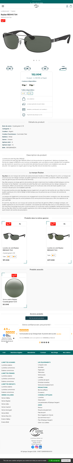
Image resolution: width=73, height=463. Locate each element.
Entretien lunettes (43, 382)
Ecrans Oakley (5, 419)
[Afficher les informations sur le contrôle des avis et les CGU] (13, 338)
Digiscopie (41, 370)
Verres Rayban (5, 401)
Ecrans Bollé (5, 422)
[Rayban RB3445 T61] (14, 242)
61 (24, 93)
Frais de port (42, 412)
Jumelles (40, 367)
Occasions (41, 392)
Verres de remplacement (46, 385)
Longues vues (42, 365)
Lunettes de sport (43, 380)
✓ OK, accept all (54, 460)
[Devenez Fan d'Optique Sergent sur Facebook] (32, 447)
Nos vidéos (66, 352)
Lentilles (40, 377)
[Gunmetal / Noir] (25, 85)
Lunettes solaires (6, 365)
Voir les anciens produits (36, 318)
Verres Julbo (5, 404)
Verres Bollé (5, 413)
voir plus (59, 334)
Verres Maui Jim (6, 416)
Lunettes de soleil (5, 11)
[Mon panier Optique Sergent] (71, 6)
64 (30, 93)
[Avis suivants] (71, 334)
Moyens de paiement (44, 410)
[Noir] (32, 85)
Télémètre (41, 372)
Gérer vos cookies (43, 422)
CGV (4, 352)
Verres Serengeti (6, 410)
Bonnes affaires (43, 390)
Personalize (66, 460)
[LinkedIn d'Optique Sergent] (40, 447)
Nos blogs (54, 352)
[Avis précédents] (16, 334)
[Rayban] (8, 224)
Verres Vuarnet (6, 407)
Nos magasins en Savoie (45, 415)
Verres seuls (41, 375)
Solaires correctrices (7, 370)
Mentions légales (16, 352)
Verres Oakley (5, 398)
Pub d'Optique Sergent (45, 420)
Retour (40, 407)
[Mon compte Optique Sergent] (67, 6)
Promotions (43, 387)
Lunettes (41, 397)
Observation (41, 400)
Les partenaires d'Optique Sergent (48, 402)
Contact (43, 352)
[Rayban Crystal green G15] (14, 290)
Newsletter (31, 352)
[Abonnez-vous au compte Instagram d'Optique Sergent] (36, 447)
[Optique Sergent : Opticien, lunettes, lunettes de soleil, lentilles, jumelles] (36, 6)
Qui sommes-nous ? (44, 417)
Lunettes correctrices (8, 368)
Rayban (13, 11)
